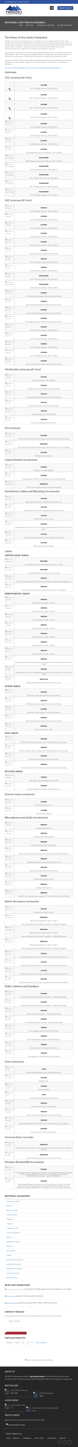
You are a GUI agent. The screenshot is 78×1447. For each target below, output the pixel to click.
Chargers (9, 1255)
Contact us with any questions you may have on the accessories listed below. (32, 68)
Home (21, 25)
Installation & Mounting (13, 1264)
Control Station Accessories (14, 1260)
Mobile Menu (52, 8)
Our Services (51, 1438)
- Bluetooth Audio (11, 1215)
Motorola (29, 25)
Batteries (9, 1237)
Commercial (27, 1438)
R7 (32, 1343)
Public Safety (39, 1438)
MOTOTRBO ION (41, 1343)
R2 (23, 1343)
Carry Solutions (11, 1251)
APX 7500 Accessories (64, 25)
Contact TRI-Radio (14, 1321)
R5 (28, 1343)
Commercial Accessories (45, 25)
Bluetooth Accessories (13, 1242)
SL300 (17, 1343)
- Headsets (9, 1224)
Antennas (9, 1206)
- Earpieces (9, 1219)
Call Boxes (9, 1246)
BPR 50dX (9, 1343)
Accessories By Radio (12, 1201)
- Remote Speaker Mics (13, 1233)
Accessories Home (12, 1278)
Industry (62, 1438)
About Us (16, 1438)
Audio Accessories (11, 1210)
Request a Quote (65, 8)
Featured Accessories (12, 1273)
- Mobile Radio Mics (12, 1228)
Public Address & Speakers (14, 1269)
